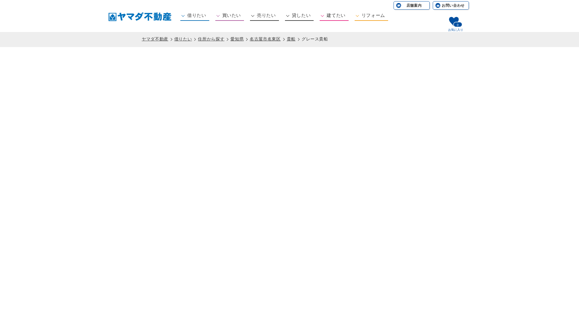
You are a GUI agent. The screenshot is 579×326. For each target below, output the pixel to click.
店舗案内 (414, 5)
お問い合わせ (453, 5)
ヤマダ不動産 (155, 39)
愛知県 (237, 39)
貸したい (301, 15)
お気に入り (455, 29)
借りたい (196, 15)
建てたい (336, 15)
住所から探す (211, 39)
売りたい (266, 15)
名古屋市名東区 (265, 39)
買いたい (231, 15)
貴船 (291, 39)
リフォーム (373, 15)
